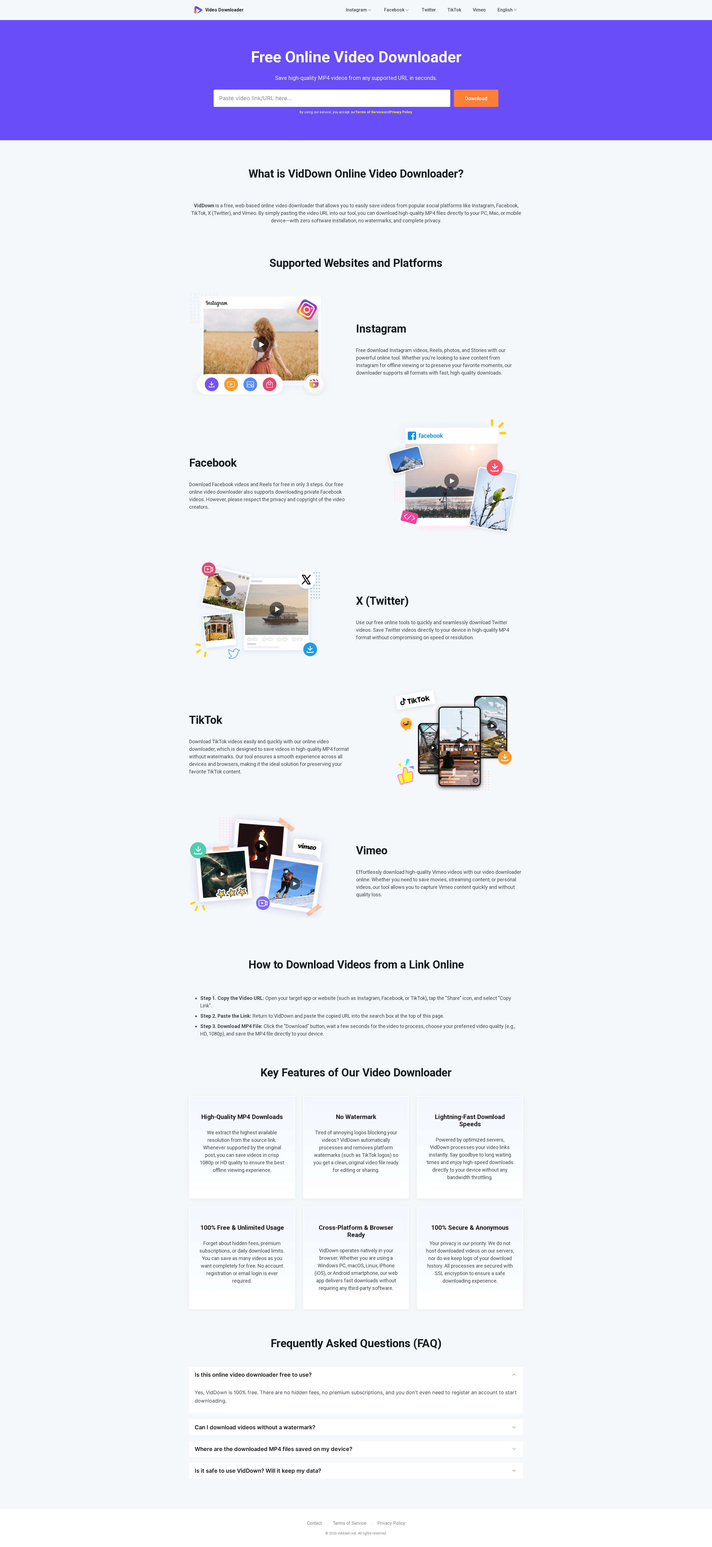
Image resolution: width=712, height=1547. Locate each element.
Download (476, 98)
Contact (314, 1523)
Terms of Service (369, 112)
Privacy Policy (401, 112)
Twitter (429, 10)
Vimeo (479, 10)
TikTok (454, 10)
